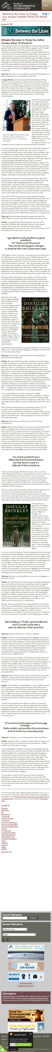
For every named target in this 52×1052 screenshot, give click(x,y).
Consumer (5, 820)
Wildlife (4, 849)
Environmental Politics (9, 827)
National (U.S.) (6, 852)
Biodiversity (5, 814)
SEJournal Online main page (24, 797)
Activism (4, 808)
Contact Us (4, 1036)
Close (30, 1034)
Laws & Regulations (8, 835)
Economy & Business (9, 822)
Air (2, 812)
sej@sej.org (8, 1047)
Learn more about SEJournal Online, (35, 998)
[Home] (18, 9)
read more (13, 1049)
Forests (4, 829)
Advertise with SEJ (25, 986)
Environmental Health (9, 824)
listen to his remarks (30, 68)
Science (4, 845)
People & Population (9, 839)
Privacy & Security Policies (33, 1036)
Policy (3, 841)
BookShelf (5, 805)
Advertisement (26, 983)
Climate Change (7, 818)
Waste (3, 847)
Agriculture (5, 810)
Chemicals (5, 816)
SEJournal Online (9, 996)
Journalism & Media (8, 833)
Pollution (4, 843)
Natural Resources (8, 837)
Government (6, 831)
